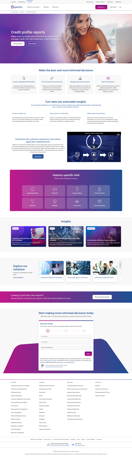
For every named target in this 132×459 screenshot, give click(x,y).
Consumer (13, 2)
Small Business (21, 2)
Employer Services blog (73, 406)
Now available (32, 43)
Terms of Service (56, 366)
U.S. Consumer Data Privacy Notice (60, 439)
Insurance (41, 416)
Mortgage (55, 205)
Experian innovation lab (101, 389)
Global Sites (118, 2)
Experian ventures (100, 395)
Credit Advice (110, 2)
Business (30, 2)
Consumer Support (100, 2)
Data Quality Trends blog (74, 402)
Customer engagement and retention (21, 399)
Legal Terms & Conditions (36, 439)
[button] (101, 7)
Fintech (41, 409)
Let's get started (17, 43)
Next (88, 353)
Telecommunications (99, 205)
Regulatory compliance (17, 426)
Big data (97, 385)
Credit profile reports (16, 395)
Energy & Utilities (77, 193)
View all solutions (18, 277)
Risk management (16, 429)
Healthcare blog (71, 412)
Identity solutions (15, 419)
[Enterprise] (18, 7)
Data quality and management (19, 409)
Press (78, 439)
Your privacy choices (80, 445)
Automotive (55, 193)
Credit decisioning (16, 392)
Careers (83, 439)
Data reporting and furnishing (19, 402)
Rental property (43, 426)
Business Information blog (74, 395)
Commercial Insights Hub (74, 399)
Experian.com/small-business (66, 362)
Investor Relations (90, 439)
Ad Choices (73, 439)
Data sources (14, 406)
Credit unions (42, 402)
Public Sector (77, 205)
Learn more (38, 156)
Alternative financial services (46, 385)
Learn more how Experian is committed (60, 445)
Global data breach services (18, 416)
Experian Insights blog (73, 409)
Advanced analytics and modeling (20, 385)
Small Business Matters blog (75, 419)
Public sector (42, 422)
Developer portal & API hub (102, 392)
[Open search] (119, 7)
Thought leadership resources (75, 385)
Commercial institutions (45, 399)
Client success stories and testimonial (77, 389)
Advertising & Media (32, 193)
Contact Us (99, 439)
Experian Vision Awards (73, 392)
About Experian (89, 2)
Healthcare (32, 205)
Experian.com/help (51, 360)
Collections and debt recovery (19, 389)
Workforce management (17, 432)
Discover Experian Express (102, 297)
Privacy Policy (48, 366)
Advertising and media (45, 389)
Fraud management (16, 412)
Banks (40, 395)
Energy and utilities (44, 406)
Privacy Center (47, 439)
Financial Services (99, 193)
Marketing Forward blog (73, 416)
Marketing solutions (16, 422)
